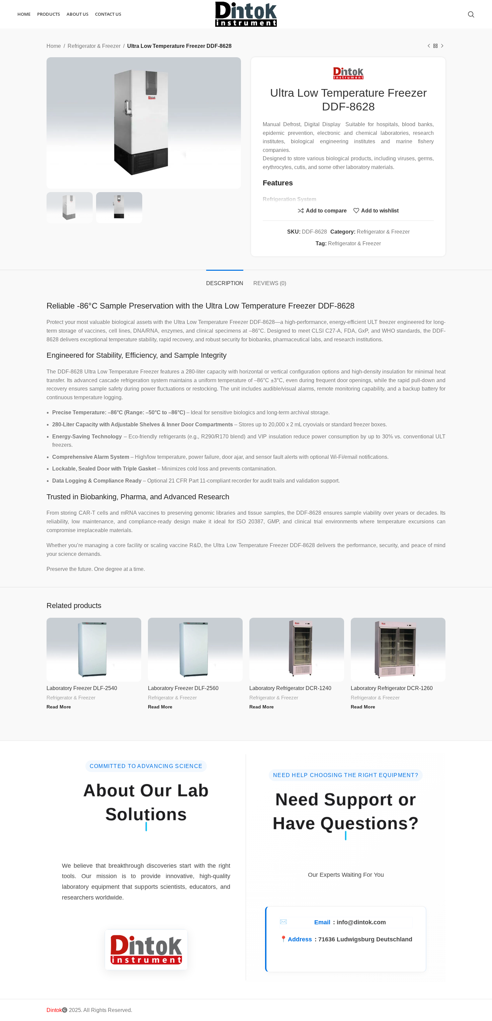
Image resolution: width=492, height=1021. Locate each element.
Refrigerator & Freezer (94, 46)
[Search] (471, 14)
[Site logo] (246, 14)
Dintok (54, 1010)
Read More (59, 706)
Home (54, 46)
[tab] (224, 280)
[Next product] (442, 46)
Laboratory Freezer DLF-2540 (82, 688)
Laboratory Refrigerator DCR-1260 (392, 688)
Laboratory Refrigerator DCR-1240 (290, 688)
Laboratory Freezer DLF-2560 (183, 688)
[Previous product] (428, 46)
